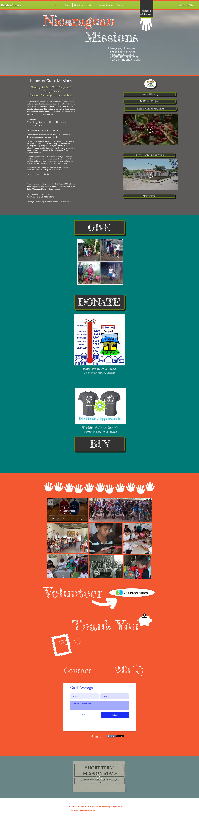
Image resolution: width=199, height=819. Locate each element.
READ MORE (48, 114)
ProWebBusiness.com (87, 810)
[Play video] (150, 130)
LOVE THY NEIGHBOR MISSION (127, 60)
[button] (67, 5)
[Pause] (49, 518)
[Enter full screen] (84, 518)
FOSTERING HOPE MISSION (125, 57)
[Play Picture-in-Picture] (80, 518)
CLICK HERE (49, 197)
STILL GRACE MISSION (123, 54)
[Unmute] (53, 518)
